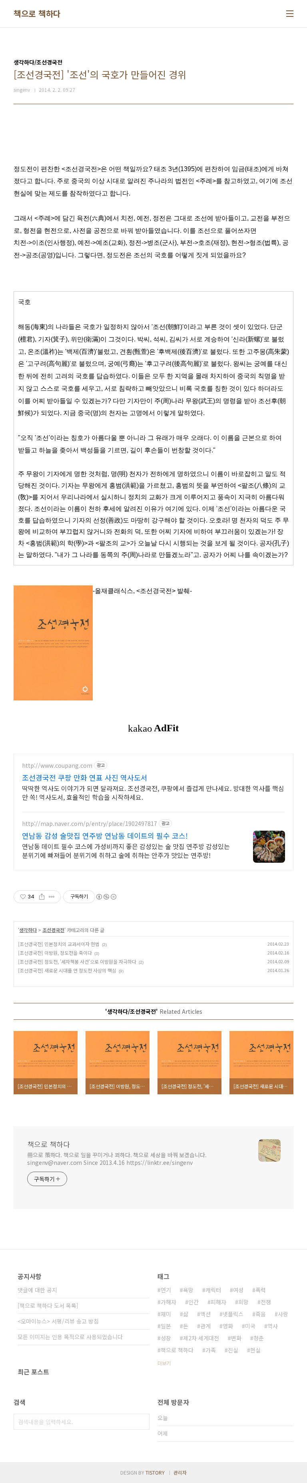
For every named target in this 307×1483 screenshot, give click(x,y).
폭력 (260, 1290)
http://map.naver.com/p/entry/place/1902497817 (89, 823)
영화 (228, 1326)
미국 (250, 1326)
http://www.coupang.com (57, 765)
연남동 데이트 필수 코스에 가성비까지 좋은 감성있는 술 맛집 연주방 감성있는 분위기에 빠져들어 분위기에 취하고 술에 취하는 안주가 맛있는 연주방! (126, 850)
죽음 (260, 1314)
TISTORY (155, 1472)
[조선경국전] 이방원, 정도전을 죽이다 (55, 952)
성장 (166, 1338)
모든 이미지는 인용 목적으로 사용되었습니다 (70, 1337)
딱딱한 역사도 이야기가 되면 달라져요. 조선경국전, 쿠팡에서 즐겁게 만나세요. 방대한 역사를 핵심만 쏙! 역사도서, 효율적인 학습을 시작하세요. (153, 792)
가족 (210, 1350)
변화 (236, 1338)
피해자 (218, 1302)
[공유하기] (42, 897)
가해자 (168, 1302)
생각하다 (28, 929)
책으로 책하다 (37, 13)
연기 (166, 1290)
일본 (166, 1326)
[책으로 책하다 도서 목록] (48, 1305)
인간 (193, 1302)
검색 (141, 1421)
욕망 (188, 1290)
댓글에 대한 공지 (37, 1290)
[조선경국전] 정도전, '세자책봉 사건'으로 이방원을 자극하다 (77, 961)
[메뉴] (289, 13)
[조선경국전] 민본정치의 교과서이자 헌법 (59, 943)
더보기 (164, 1363)
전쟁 (266, 1302)
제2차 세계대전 (201, 1338)
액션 (205, 1314)
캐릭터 (213, 1290)
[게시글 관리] (52, 897)
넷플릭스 (233, 1314)
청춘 (258, 1338)
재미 (166, 1314)
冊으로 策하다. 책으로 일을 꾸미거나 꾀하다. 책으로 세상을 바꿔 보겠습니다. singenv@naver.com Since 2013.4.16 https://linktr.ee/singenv (117, 1158)
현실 (255, 1350)
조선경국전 (53, 929)
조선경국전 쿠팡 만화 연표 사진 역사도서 (85, 777)
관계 (205, 1326)
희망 (243, 1302)
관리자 (180, 1472)
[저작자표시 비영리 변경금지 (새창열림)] (106, 897)
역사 (272, 1326)
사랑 (283, 1314)
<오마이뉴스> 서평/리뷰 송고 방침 (58, 1321)
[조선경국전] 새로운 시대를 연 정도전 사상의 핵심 (67, 970)
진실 (233, 1350)
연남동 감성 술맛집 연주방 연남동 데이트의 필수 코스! (105, 835)
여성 (238, 1290)
